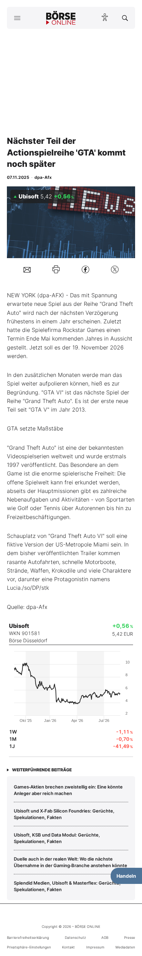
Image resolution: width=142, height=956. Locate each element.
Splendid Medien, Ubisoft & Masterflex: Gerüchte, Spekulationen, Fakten (67, 886)
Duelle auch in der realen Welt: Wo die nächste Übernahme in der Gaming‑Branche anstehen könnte (70, 862)
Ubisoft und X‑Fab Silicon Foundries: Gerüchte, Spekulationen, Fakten (64, 814)
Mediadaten (125, 947)
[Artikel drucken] (56, 269)
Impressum (95, 947)
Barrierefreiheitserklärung (28, 937)
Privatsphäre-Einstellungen (29, 947)
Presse (129, 937)
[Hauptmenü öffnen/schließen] (17, 18)
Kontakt (68, 947)
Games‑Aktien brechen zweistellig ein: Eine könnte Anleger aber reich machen (68, 790)
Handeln (126, 876)
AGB (104, 937)
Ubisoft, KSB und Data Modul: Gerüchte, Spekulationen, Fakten (57, 838)
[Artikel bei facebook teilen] (85, 269)
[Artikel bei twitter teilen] (115, 269)
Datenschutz (75, 937)
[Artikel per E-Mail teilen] (27, 269)
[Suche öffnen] (125, 18)
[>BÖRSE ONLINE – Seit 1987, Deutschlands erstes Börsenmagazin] (61, 18)
